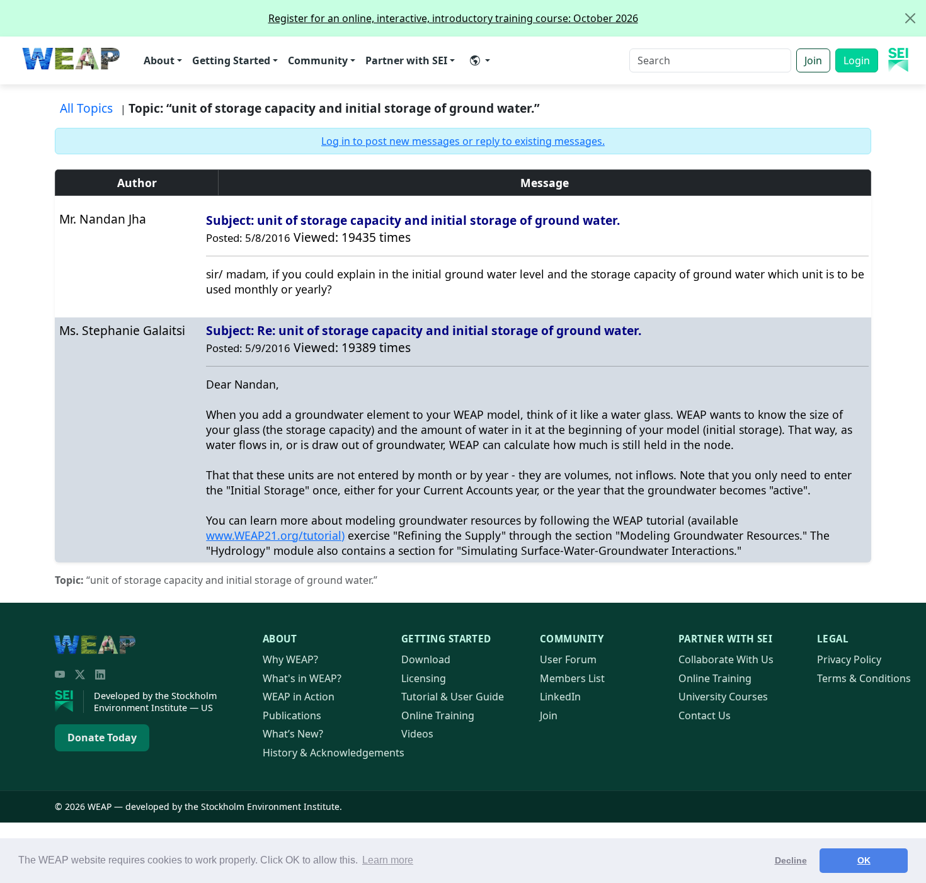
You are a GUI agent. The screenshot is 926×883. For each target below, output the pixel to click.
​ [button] (480, 60)
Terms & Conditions (864, 678)
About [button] (159, 60)
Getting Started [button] (231, 60)
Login (856, 60)
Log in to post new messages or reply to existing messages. (463, 141)
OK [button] (864, 860)
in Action (298, 697)
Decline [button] (791, 860)
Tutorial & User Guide (452, 697)
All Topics (86, 108)
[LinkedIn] (100, 674)
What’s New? (293, 734)
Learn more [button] (387, 860)
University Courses (723, 697)
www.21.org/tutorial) (275, 535)
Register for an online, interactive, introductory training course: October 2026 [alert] (453, 18)
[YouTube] (60, 674)
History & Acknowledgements (333, 753)
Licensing (423, 678)
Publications (292, 715)
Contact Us (704, 715)
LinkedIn (560, 697)
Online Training (437, 715)
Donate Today (102, 737)
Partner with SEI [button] (406, 60)
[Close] (910, 18)
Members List (572, 678)
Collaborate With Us (726, 659)
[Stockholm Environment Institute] (69, 701)
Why (290, 659)
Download (425, 659)
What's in (302, 678)
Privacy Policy (849, 659)
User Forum (568, 659)
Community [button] (318, 60)
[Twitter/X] (80, 674)
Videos (417, 734)
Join (813, 60)
